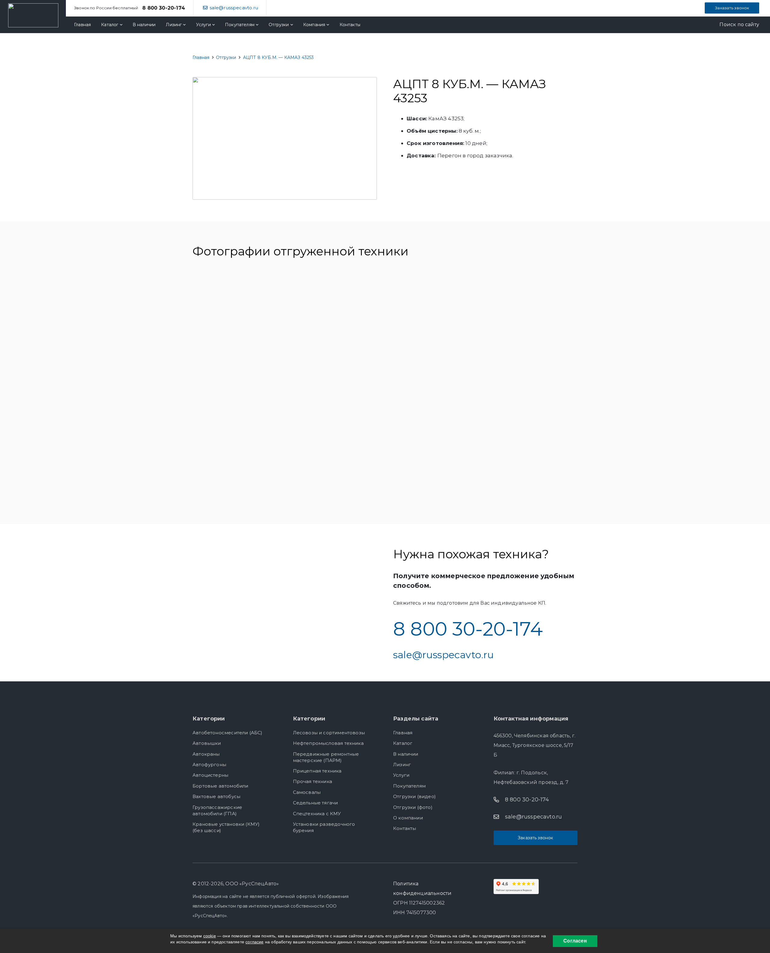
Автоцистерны (210, 775)
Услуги (401, 775)
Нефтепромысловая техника (328, 743)
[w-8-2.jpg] (336, 389)
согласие (254, 941)
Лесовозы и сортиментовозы (329, 733)
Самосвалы (307, 792)
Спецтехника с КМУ (317, 813)
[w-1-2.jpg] (336, 467)
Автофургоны (209, 764)
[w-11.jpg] (238, 467)
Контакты (404, 828)
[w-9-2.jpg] (434, 389)
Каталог (402, 743)
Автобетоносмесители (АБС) (227, 733)
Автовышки (206, 743)
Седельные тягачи (315, 803)
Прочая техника (312, 781)
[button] (734, 24)
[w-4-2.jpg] (434, 311)
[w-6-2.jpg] (238, 389)
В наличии (405, 754)
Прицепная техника (317, 771)
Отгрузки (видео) (414, 796)
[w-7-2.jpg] (532, 389)
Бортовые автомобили (220, 786)
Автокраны (206, 754)
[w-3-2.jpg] (336, 311)
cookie (209, 935)
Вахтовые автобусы (216, 796)
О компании (408, 818)
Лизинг (402, 764)
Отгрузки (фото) (413, 807)
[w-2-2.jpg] (238, 311)
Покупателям (409, 786)
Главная (402, 733)
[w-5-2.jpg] (532, 311)
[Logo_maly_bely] (33, 15)
